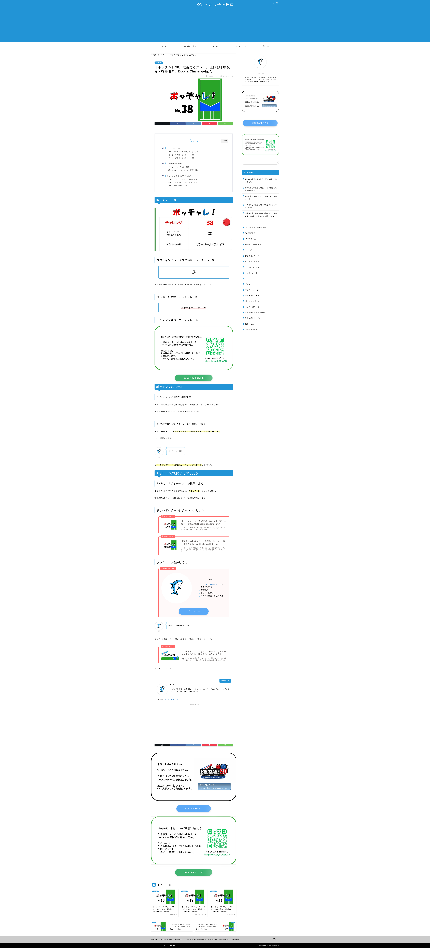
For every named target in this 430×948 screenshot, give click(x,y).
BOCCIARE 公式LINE (194, 378)
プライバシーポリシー (159, 945)
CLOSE (225, 140)
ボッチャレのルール (175, 163)
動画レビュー (250, 324)
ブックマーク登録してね (177, 185)
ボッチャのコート (252, 295)
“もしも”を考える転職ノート (256, 227)
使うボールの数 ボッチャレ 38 (181, 155)
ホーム (164, 46)
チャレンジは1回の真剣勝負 (179, 167)
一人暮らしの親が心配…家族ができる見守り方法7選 (261, 206)
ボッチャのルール (252, 307)
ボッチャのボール (252, 301)
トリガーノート (251, 273)
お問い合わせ (266, 46)
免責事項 (172, 945)
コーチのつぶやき (252, 267)
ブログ (247, 278)
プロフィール (194, 611)
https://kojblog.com (173, 699)
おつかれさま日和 (252, 261)
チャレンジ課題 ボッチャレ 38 (181, 158)
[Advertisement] (215, 26)
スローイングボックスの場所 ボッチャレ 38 (186, 152)
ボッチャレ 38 (173, 148)
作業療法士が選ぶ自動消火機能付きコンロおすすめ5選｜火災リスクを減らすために (261, 214)
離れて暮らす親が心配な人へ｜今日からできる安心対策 (261, 189)
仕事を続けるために (253, 318)
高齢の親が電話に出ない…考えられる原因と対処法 (261, 197)
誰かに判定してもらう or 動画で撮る (183, 170)
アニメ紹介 (215, 46)
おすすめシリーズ (240, 46)
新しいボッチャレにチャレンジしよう (182, 182)
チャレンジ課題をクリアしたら (179, 176)
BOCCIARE (159, 62)
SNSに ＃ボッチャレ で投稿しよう (182, 179)
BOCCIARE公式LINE (193, 872)
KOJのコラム (250, 239)
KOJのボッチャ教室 (215, 4)
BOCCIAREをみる (193, 809)
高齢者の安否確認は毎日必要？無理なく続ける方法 (261, 180)
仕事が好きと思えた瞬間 (255, 312)
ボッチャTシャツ (252, 290)
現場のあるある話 (252, 329)
